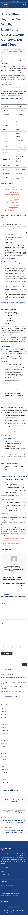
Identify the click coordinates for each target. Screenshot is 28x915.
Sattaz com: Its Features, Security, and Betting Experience (14, 584)
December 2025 (4, 730)
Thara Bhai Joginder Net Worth (7, 545)
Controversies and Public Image (11, 202)
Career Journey (12, 197)
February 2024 (4, 782)
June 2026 (3, 711)
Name (3, 623)
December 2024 (4, 769)
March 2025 (4, 759)
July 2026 (3, 708)
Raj (14, 564)
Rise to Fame (16, 199)
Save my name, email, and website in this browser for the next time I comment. (14, 647)
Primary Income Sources (14, 192)
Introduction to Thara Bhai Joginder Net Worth (14, 186)
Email (3, 631)
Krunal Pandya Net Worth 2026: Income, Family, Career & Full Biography (13, 678)
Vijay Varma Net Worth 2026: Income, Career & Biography (12, 692)
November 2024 (4, 772)
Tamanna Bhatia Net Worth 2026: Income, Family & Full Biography (14, 687)
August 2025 (4, 743)
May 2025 (3, 753)
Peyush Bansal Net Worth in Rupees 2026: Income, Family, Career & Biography (12, 673)
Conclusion (7, 211)
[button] (24, 4)
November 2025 (4, 733)
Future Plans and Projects (10, 210)
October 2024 (4, 776)
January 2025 (4, 766)
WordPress (23, 910)
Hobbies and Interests (13, 207)
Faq (22, 912)
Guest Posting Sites (5, 874)
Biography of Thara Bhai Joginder (12, 194)
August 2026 (4, 704)
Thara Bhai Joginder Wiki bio (11, 187)
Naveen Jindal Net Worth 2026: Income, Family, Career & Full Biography (13, 683)
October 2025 (4, 737)
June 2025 (3, 750)
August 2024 (4, 779)
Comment (3, 603)
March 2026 (4, 720)
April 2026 (3, 717)
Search (2, 661)
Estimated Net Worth (13, 191)
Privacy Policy (8, 912)
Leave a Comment (11, 543)
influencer (23, 66)
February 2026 (4, 724)
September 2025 (4, 740)
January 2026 (4, 727)
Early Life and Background (14, 195)
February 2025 (4, 763)
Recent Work (4, 878)
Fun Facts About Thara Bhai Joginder (12, 208)
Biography (18, 543)
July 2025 (3, 746)
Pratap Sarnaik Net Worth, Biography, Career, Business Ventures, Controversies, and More (14, 578)
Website (3, 639)
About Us (3, 871)
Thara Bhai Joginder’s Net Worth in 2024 (13, 189)
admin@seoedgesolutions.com (11, 895)
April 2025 (3, 756)
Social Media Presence (13, 200)
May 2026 (3, 714)
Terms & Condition (16, 912)
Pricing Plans (4, 881)
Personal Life (7, 203)
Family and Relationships (14, 205)
